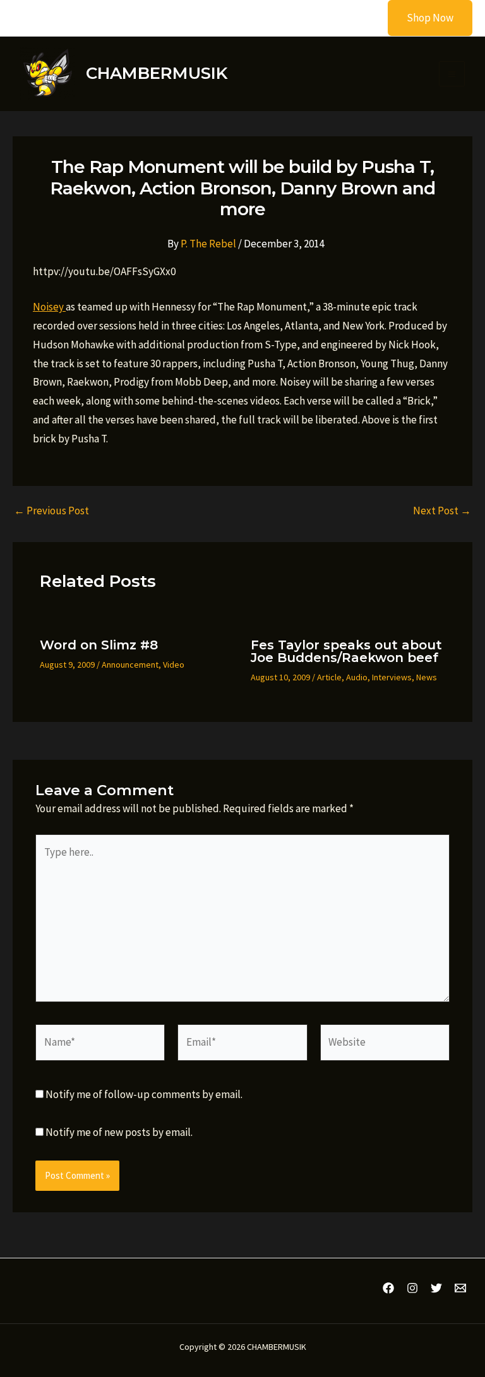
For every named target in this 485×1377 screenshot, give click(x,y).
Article (329, 677)
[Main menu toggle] (452, 74)
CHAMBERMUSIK (156, 73)
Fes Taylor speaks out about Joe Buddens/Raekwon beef (346, 651)
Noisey (49, 307)
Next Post (442, 510)
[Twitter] (436, 1288)
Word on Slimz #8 (99, 645)
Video (173, 664)
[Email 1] (460, 1288)
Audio (357, 677)
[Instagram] (412, 1288)
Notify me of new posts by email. (119, 1132)
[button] (422, 18)
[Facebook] (388, 1288)
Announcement (130, 664)
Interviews (392, 677)
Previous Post (51, 510)
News (426, 677)
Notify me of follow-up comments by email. (143, 1094)
